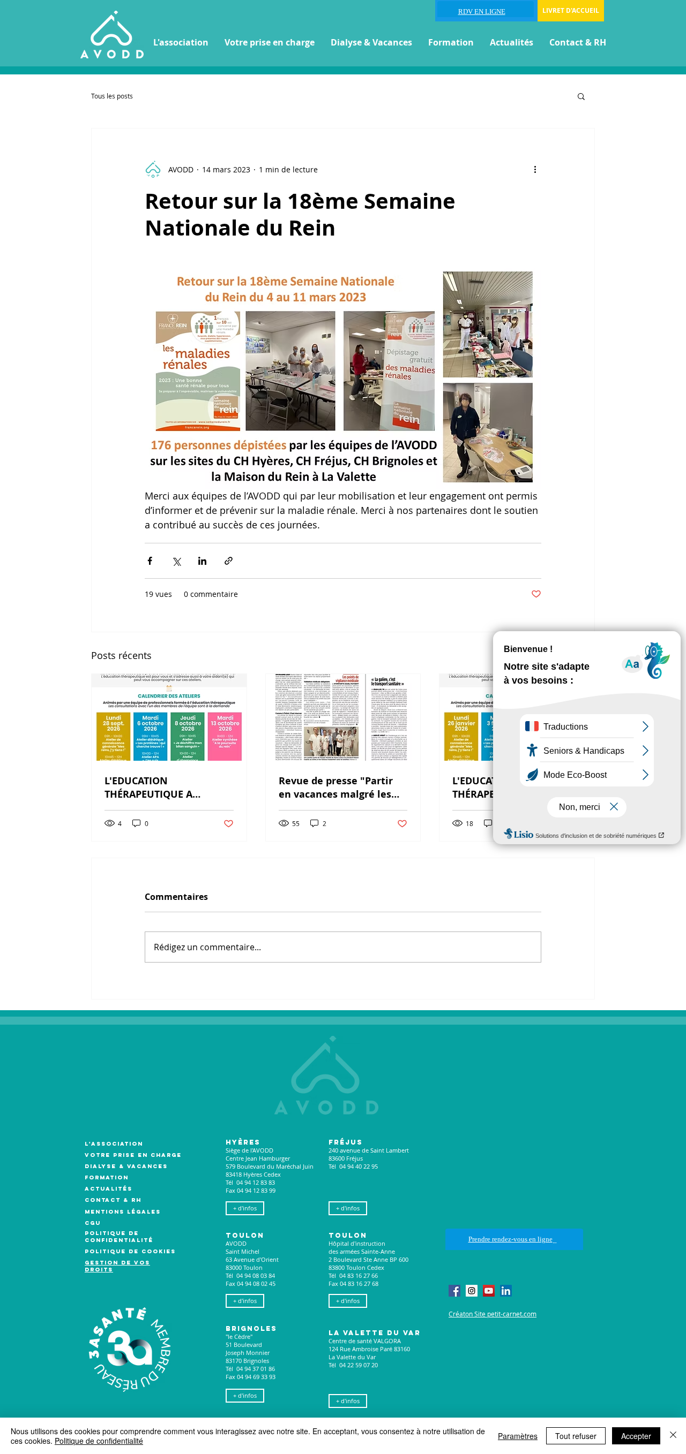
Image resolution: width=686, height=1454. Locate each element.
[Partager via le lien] (228, 561)
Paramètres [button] (518, 1435)
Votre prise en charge (133, 1155)
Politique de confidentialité (99, 1440)
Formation (107, 1177)
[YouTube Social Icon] (489, 1291)
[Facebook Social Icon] (454, 1291)
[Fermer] (673, 1435)
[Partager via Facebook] (150, 561)
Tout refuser (575, 1435)
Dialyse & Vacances (126, 1166)
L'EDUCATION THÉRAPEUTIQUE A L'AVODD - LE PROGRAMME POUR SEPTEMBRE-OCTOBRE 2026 (167, 787)
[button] (181, 42)
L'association (114, 1143)
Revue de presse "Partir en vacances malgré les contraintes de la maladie (341, 787)
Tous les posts (112, 96)
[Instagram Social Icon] (472, 1291)
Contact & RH (113, 1199)
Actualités (108, 1188)
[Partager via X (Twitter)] (176, 561)
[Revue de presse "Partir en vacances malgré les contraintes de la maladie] (343, 717)
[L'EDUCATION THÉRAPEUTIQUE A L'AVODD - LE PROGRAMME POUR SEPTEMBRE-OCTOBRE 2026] (169, 717)
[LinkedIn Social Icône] (506, 1291)
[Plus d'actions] (534, 169)
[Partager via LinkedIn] (202, 561)
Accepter (636, 1435)
